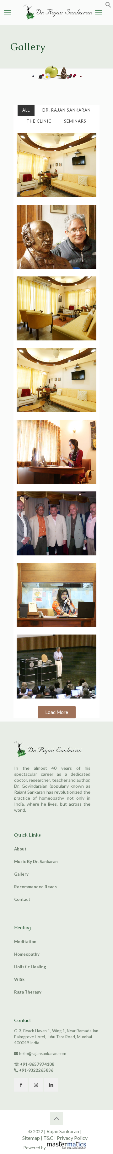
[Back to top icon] (56, 1118)
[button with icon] (21, 1085)
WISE (19, 979)
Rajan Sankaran (62, 1131)
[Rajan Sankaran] (56, 19)
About (20, 848)
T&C (48, 1138)
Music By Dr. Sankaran (36, 861)
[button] (108, 6)
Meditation (25, 941)
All (26, 110)
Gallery (21, 874)
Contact (22, 899)
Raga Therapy (27, 992)
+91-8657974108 (37, 1064)
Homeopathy (27, 954)
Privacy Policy (72, 1138)
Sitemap (31, 1138)
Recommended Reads (35, 886)
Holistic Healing (30, 966)
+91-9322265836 (36, 1070)
